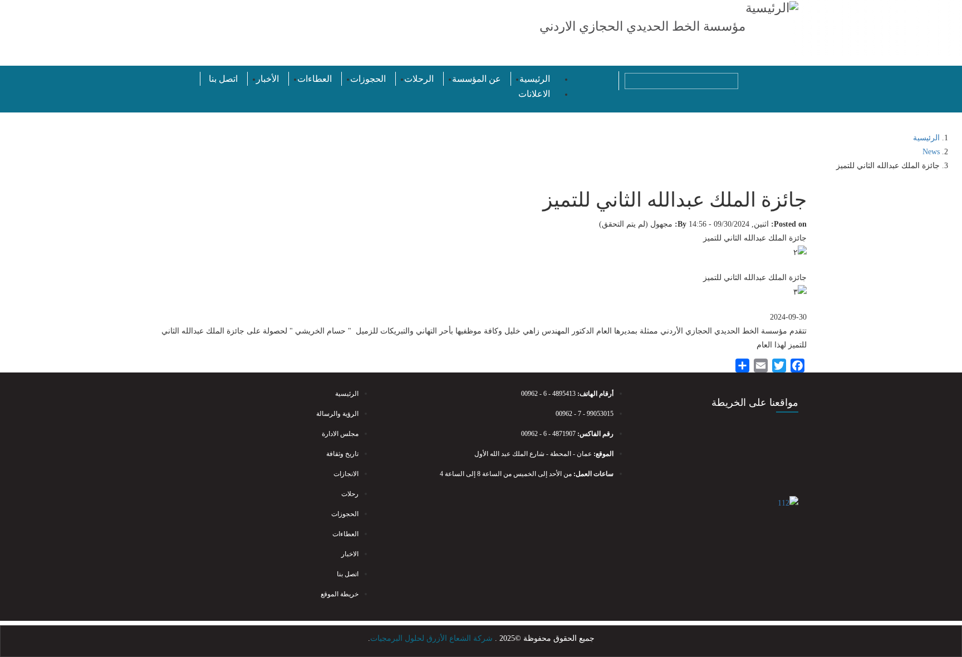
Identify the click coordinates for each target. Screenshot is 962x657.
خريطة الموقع (340, 594)
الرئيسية (534, 79)
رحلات (350, 494)
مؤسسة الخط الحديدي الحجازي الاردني (642, 26)
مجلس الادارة (340, 434)
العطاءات (314, 79)
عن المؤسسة (476, 79)
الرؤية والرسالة (337, 414)
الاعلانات (534, 94)
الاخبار (350, 554)
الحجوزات (368, 79)
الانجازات (346, 474)
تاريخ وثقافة (342, 454)
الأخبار (267, 79)
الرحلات (419, 79)
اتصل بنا (223, 79)
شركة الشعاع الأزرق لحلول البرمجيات (431, 638)
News (931, 152)
